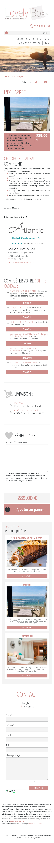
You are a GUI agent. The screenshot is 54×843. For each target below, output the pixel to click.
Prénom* (10, 725)
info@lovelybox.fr (17, 821)
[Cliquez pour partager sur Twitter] (36, 82)
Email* (9, 735)
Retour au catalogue (15, 77)
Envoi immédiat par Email (27, 405)
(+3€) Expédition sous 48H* (29, 412)
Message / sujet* (14, 755)
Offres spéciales (41, 39)
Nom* (9, 715)
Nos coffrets (23, 39)
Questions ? (25, 43)
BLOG (46, 43)
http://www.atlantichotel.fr (21, 262)
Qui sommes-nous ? (10, 835)
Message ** (11, 442)
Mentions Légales (35, 824)
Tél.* (8, 745)
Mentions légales (26, 835)
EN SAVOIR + (27, 576)
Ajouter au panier (30, 509)
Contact (37, 43)
